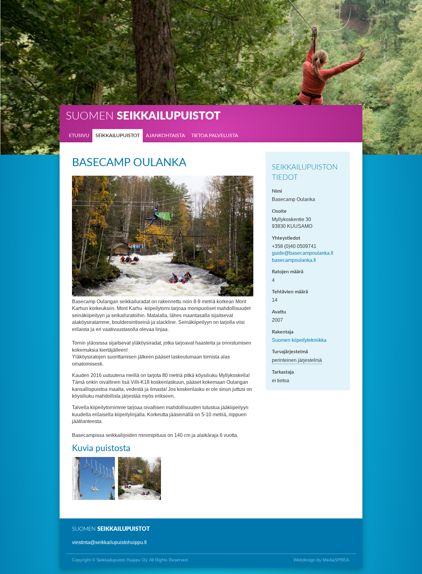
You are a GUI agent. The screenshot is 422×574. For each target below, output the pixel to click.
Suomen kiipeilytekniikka (299, 340)
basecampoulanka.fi (294, 260)
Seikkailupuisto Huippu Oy (121, 559)
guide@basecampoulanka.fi (302, 253)
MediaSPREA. (336, 559)
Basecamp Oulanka (129, 162)
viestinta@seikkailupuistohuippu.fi (109, 542)
